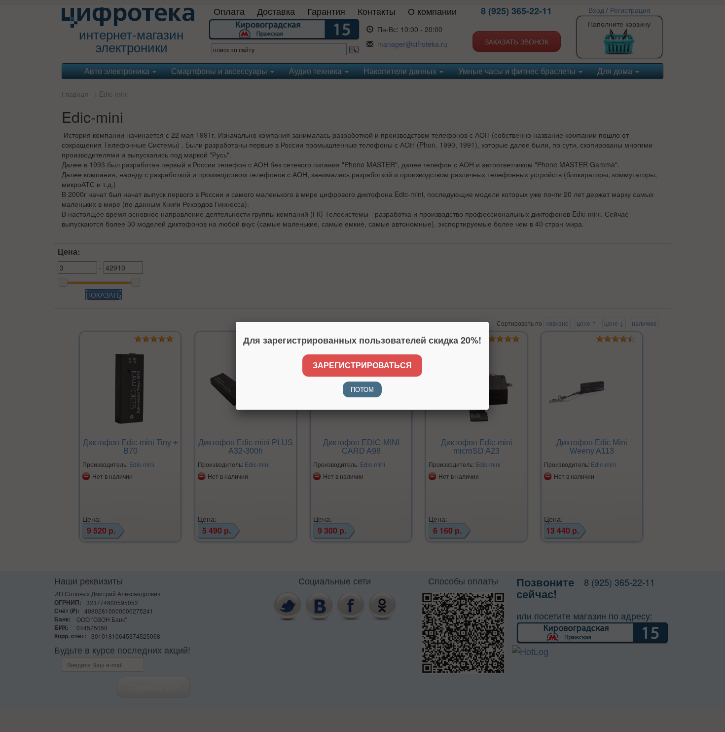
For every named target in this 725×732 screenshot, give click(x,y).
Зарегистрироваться (362, 365)
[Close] (489, 322)
